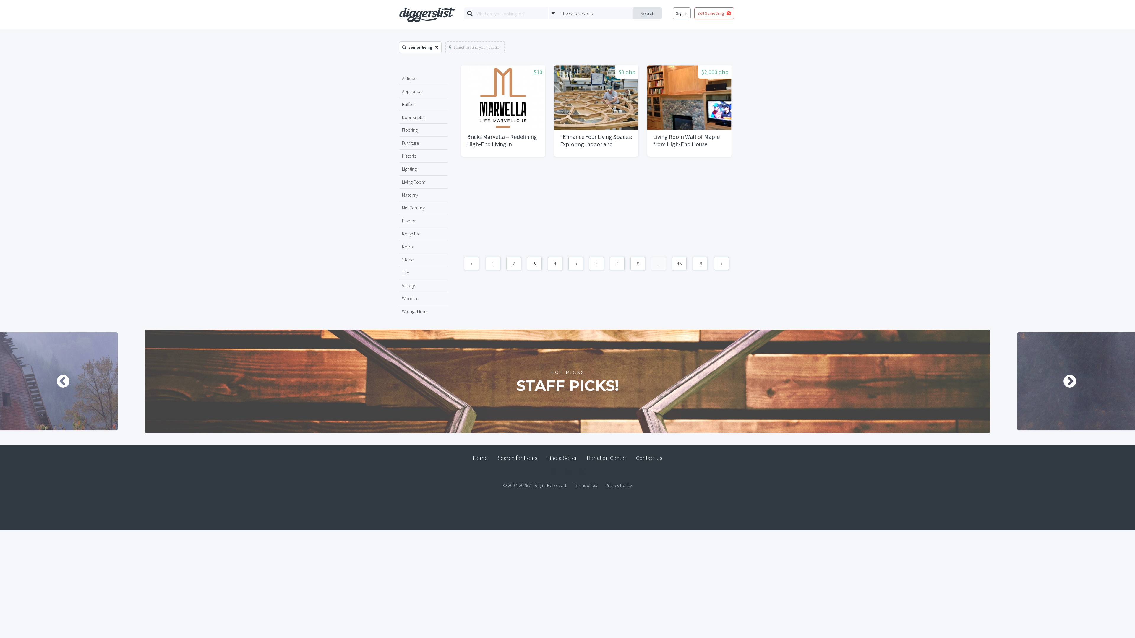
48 (679, 263)
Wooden (410, 298)
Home (480, 457)
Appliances (412, 91)
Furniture (410, 143)
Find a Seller (562, 457)
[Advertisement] (596, 209)
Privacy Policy (618, 485)
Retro (407, 247)
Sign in (682, 13)
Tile (405, 273)
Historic (409, 156)
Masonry (410, 195)
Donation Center (606, 457)
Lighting (409, 169)
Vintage (409, 286)
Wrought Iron (414, 311)
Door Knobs (413, 117)
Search (647, 13)
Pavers (408, 221)
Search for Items (517, 457)
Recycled (411, 234)
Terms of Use (586, 485)
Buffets (408, 104)
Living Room (413, 182)
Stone (408, 260)
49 (700, 263)
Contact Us (649, 457)
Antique (409, 78)
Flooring (410, 130)
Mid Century (413, 208)
